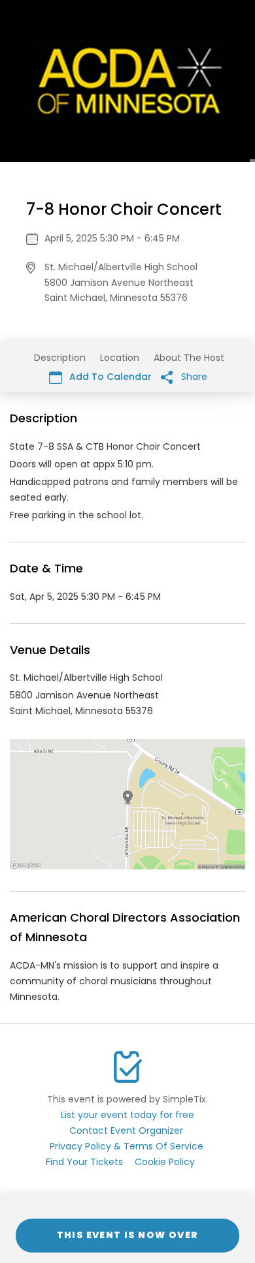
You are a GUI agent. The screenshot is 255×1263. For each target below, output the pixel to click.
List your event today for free (127, 1114)
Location (119, 357)
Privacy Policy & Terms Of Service (126, 1146)
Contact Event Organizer (126, 1130)
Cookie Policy (165, 1161)
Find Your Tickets (84, 1161)
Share (192, 376)
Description (60, 357)
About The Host (189, 357)
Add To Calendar (109, 376)
